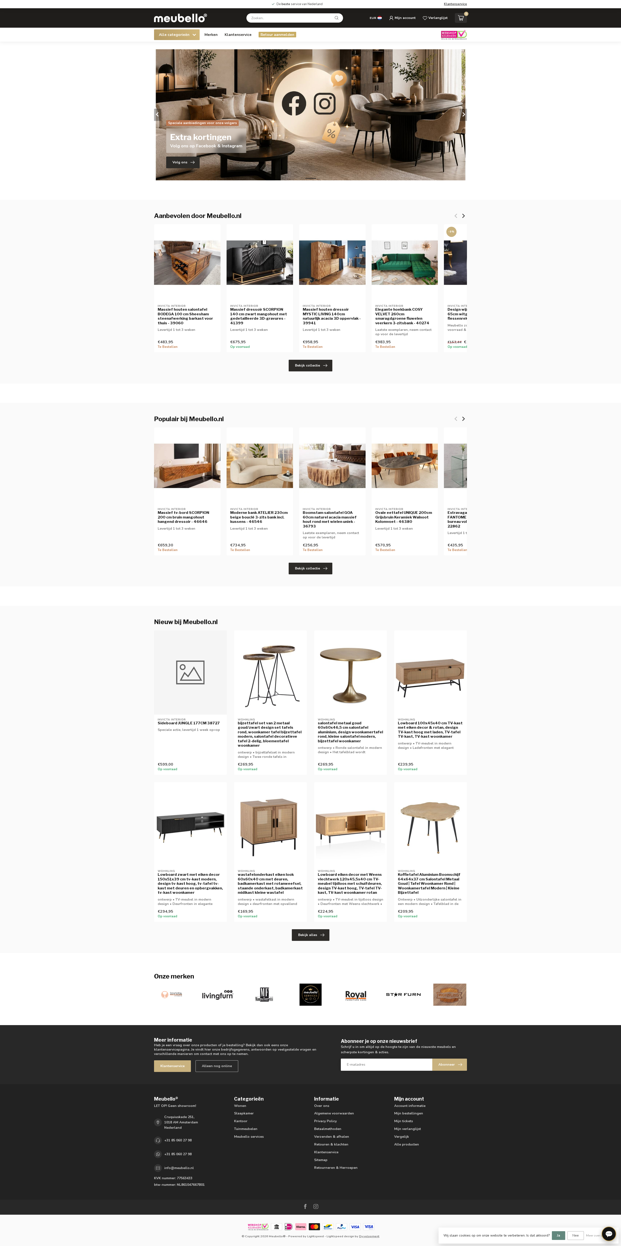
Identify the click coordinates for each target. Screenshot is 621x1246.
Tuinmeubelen (245, 1129)
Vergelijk (401, 1136)
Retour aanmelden (277, 34)
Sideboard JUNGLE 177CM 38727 (189, 723)
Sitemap (320, 1160)
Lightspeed (315, 1236)
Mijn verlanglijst (407, 1129)
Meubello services (249, 1136)
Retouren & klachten (331, 1144)
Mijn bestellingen (408, 1113)
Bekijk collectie (307, 365)
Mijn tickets (403, 1121)
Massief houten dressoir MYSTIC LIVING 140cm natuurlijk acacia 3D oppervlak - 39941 (332, 316)
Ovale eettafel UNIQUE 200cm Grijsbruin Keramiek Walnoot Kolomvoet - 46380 (403, 517)
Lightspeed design (340, 1236)
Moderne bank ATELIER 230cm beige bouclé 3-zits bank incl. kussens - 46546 (259, 517)
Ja (558, 1235)
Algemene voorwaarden (334, 1113)
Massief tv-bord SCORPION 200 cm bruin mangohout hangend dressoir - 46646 (183, 517)
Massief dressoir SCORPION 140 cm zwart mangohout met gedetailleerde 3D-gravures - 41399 (258, 316)
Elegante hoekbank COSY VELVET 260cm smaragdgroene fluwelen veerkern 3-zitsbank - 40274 (402, 316)
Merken (211, 34)
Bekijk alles (307, 935)
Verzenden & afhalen (331, 1136)
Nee (575, 1235)
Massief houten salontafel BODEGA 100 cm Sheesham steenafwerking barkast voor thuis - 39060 (185, 316)
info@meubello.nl (179, 1168)
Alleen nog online (217, 1066)
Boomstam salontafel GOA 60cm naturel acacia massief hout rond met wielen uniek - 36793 (330, 519)
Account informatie (409, 1106)
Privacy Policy (325, 1121)
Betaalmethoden (327, 1129)
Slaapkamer (244, 1113)
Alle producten (406, 1144)
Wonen (240, 1106)
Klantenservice (455, 4)
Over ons (321, 1106)
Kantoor (240, 1121)
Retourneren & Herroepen (336, 1167)
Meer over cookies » (600, 1235)
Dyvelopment (369, 1236)
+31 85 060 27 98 (178, 1140)
